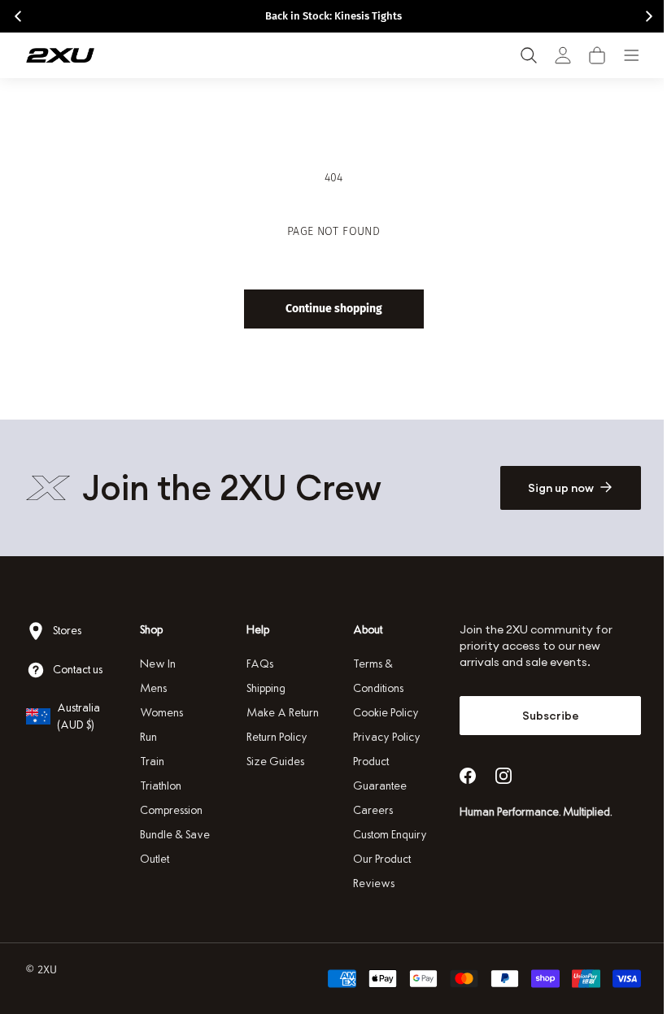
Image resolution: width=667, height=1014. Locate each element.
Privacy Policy (381, 737)
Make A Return (278, 713)
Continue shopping (327, 309)
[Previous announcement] (18, 16)
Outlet (153, 859)
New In (156, 664)
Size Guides (271, 761)
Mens (151, 688)
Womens (159, 713)
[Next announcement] (649, 16)
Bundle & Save (173, 835)
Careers (367, 810)
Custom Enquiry (384, 835)
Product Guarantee (374, 774)
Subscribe (540, 715)
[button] (597, 55)
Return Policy (272, 737)
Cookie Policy (380, 713)
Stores (67, 631)
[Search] (528, 55)
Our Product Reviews (376, 871)
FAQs (255, 664)
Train (150, 761)
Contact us (77, 670)
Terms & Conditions (372, 676)
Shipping (261, 688)
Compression (169, 810)
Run (146, 737)
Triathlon (159, 786)
